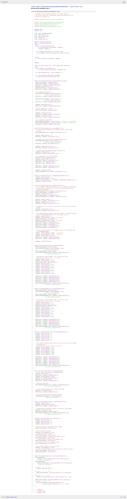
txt (121, 497)
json (125, 497)
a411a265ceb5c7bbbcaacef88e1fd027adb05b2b (54, 6)
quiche (33, 6)
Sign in (124, 2)
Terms (15, 497)
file (58, 11)
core (81, 6)
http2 (76, 6)
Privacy (11, 497)
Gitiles (8, 497)
